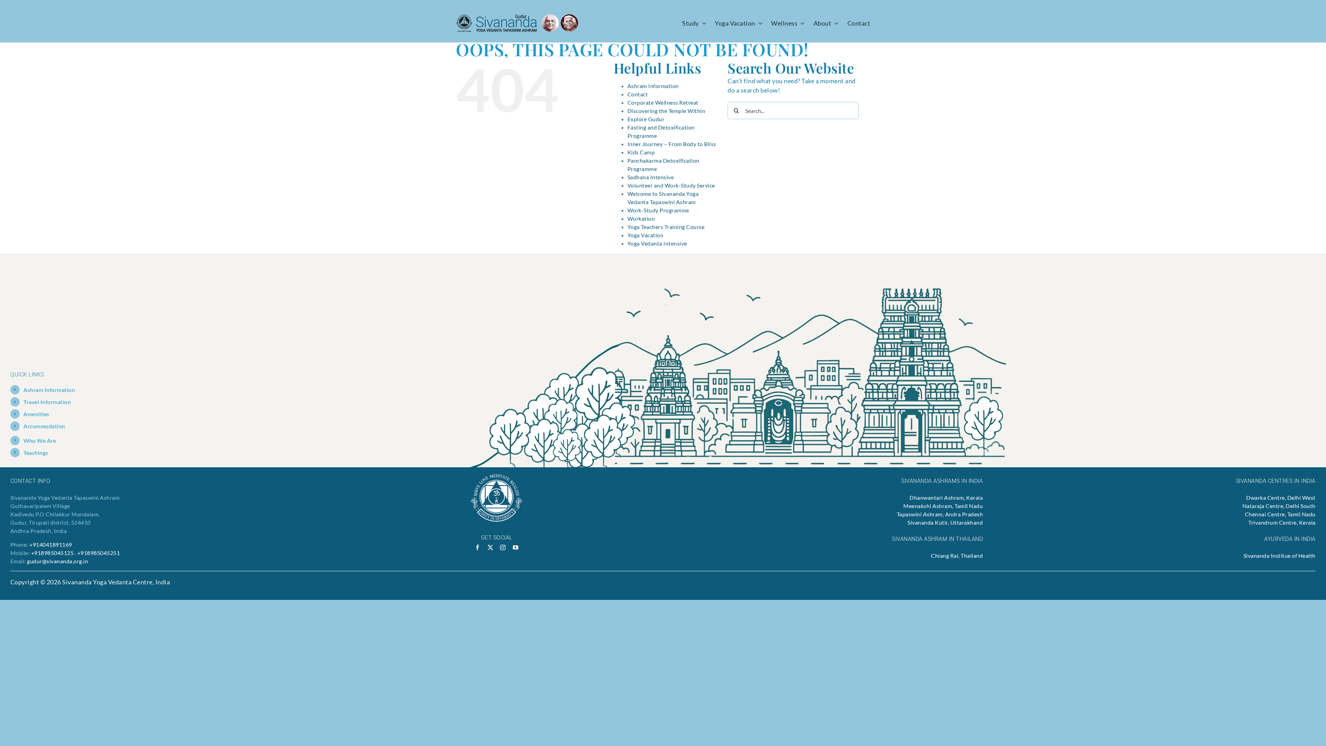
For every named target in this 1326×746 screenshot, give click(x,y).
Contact (637, 94)
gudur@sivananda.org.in (57, 561)
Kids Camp (641, 152)
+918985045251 (98, 552)
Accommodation (44, 426)
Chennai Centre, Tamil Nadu (1280, 514)
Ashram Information (653, 86)
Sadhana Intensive (650, 177)
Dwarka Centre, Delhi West (1281, 497)
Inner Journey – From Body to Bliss (671, 144)
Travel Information (47, 402)
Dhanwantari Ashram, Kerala (946, 497)
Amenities (36, 414)
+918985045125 (52, 552)
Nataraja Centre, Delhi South (1279, 506)
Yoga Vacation (645, 235)
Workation (641, 218)
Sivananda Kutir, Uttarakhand (945, 522)
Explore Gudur (646, 119)
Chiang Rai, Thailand (957, 555)
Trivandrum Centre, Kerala (1282, 522)
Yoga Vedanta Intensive (657, 243)
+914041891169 (50, 544)
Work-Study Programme (658, 210)
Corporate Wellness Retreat (663, 102)
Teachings (35, 452)
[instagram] (503, 547)
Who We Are (39, 440)
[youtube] (516, 547)
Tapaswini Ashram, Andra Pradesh (940, 514)
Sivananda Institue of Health (1279, 555)
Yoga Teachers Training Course (666, 226)
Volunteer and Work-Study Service (671, 185)
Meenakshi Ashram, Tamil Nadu (943, 506)
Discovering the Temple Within (666, 110)
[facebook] (478, 547)
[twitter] (490, 547)
